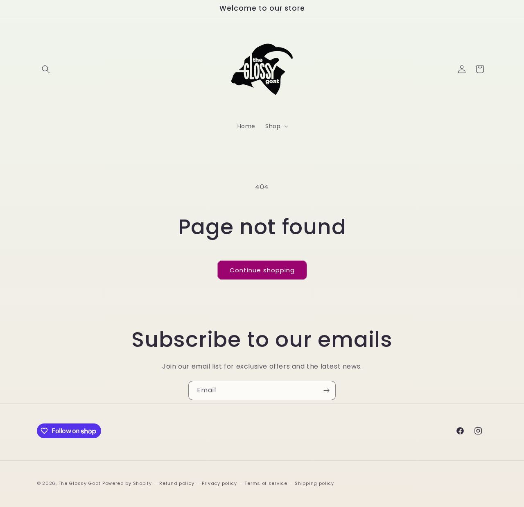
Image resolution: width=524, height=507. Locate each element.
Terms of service (265, 483)
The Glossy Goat (80, 483)
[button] (46, 69)
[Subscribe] (326, 390)
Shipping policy (314, 483)
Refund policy (176, 483)
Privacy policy (219, 483)
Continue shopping (262, 270)
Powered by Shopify (127, 483)
